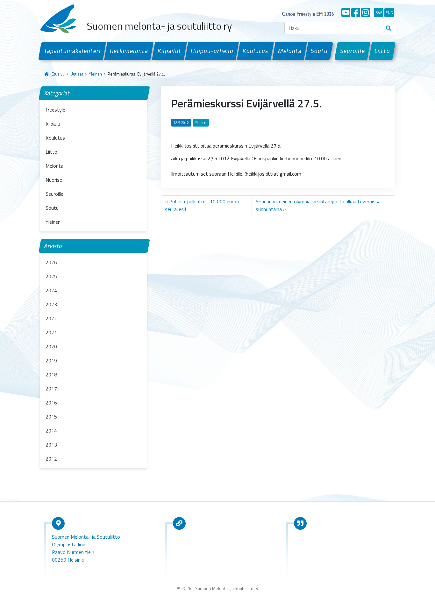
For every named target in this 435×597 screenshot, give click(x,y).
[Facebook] (355, 12)
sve (379, 13)
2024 (51, 290)
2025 (51, 276)
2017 (51, 388)
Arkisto (53, 246)
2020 (51, 346)
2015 (51, 416)
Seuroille (352, 50)
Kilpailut (169, 50)
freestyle (55, 109)
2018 (51, 374)
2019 (51, 360)
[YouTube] (345, 12)
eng (389, 13)
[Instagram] (365, 12)
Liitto (382, 50)
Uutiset (76, 74)
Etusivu (58, 74)
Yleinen (95, 74)
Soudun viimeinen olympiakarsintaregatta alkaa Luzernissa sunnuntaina (318, 205)
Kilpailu (53, 123)
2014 (51, 430)
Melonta (289, 50)
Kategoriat (57, 93)
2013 (51, 444)
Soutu (319, 50)
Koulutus (255, 50)
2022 (51, 318)
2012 (51, 458)
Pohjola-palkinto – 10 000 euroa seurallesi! (202, 205)
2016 (51, 402)
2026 (51, 262)
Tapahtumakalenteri (72, 50)
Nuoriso (54, 180)
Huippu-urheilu (212, 50)
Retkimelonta (129, 50)
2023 (51, 304)
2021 (51, 332)
